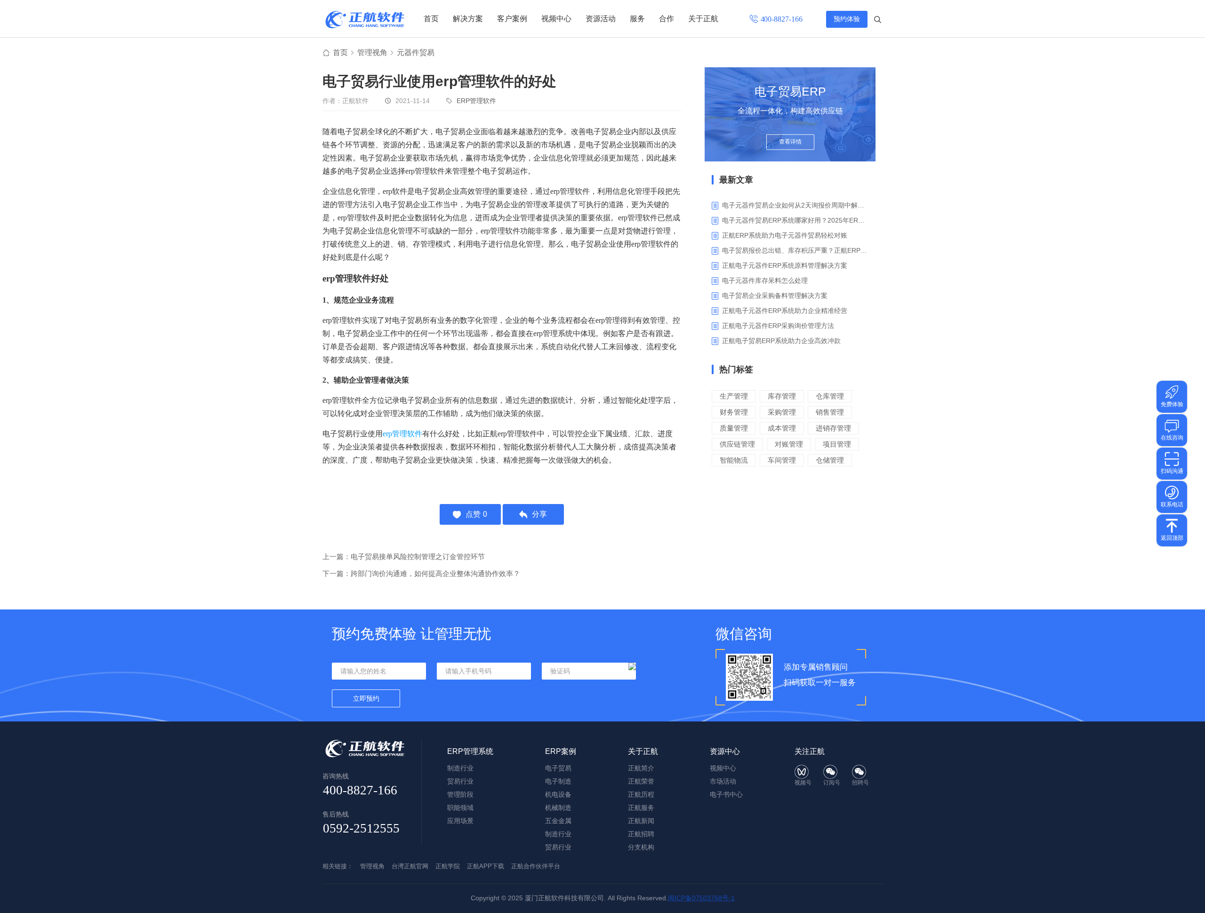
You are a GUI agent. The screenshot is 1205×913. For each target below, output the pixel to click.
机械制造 (558, 807)
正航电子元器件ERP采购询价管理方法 (778, 325)
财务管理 (734, 412)
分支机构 (641, 847)
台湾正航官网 (410, 866)
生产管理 (734, 396)
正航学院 (447, 866)
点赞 (476, 514)
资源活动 (601, 19)
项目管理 (837, 444)
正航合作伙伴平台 (535, 866)
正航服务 (641, 807)
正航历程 (641, 794)
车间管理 (782, 460)
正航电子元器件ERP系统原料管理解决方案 (784, 265)
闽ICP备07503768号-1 (701, 898)
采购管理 (782, 412)
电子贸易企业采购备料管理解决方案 (774, 295)
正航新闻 (641, 821)
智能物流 (734, 460)
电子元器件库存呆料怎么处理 (765, 280)
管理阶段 (460, 794)
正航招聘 (641, 834)
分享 (539, 514)
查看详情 (790, 142)
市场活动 (723, 781)
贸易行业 (460, 781)
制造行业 (460, 768)
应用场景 (460, 821)
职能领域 (460, 807)
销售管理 (830, 412)
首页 (431, 19)
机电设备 (558, 794)
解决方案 (468, 19)
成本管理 (782, 428)
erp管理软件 (402, 434)
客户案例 (512, 19)
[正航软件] (364, 19)
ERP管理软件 (476, 100)
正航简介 (641, 768)
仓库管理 (830, 396)
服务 (637, 19)
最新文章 (736, 179)
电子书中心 (726, 794)
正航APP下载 (485, 866)
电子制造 (558, 781)
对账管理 (789, 444)
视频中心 (556, 19)
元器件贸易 (415, 52)
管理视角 (372, 52)
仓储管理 (830, 460)
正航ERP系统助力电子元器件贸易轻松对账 (784, 235)
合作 (666, 19)
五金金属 (558, 821)
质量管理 (734, 428)
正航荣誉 (641, 781)
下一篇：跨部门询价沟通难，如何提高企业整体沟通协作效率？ (421, 573)
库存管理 (782, 396)
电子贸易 (558, 768)
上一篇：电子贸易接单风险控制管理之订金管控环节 (403, 557)
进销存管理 (833, 428)
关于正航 (703, 19)
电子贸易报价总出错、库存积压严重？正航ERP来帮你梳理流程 (795, 250)
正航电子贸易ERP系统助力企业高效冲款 (781, 340)
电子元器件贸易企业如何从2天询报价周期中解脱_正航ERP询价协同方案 (795, 205)
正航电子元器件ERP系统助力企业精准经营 (784, 310)
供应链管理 (737, 444)
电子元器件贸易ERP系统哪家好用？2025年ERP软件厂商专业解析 (795, 220)
